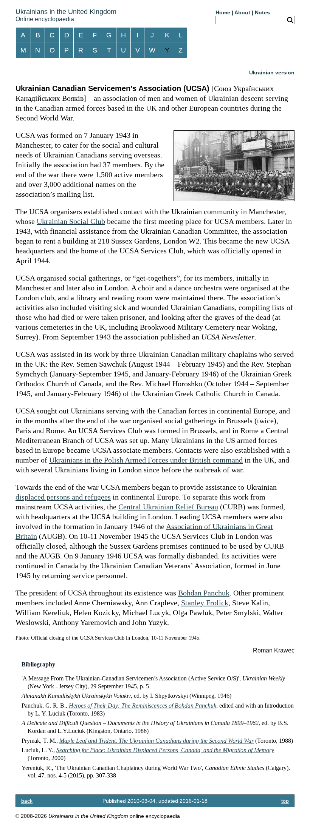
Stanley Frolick (204, 602)
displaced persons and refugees (63, 497)
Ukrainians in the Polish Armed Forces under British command (146, 460)
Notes (262, 12)
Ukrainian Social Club (71, 221)
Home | (224, 12)
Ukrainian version (271, 72)
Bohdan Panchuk (203, 593)
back (27, 801)
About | (243, 12)
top (285, 801)
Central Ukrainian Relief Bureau (168, 507)
